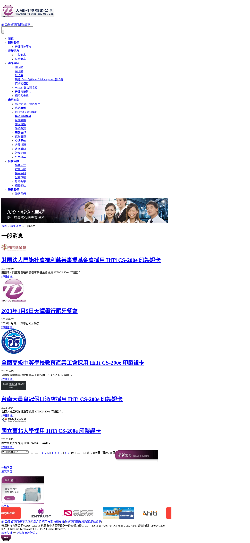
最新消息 (15, 226)
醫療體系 (20, 124)
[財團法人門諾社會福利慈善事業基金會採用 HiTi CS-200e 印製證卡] (13, 250)
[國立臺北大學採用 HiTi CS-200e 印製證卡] (13, 421)
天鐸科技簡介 (23, 46)
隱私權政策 (83, 521)
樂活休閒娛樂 (23, 116)
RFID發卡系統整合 (26, 112)
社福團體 (20, 152)
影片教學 (20, 181)
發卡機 (19, 75)
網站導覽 (24, 24)
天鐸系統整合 (23, 91)
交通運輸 (20, 140)
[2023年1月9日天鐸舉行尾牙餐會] (13, 301)
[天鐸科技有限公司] (27, 15)
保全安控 (20, 136)
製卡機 (19, 71)
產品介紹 (36, 521)
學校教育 (20, 128)
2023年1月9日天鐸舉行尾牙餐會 (39, 311)
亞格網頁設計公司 (27, 532)
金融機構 (20, 120)
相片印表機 (22, 95)
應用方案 (47, 521)
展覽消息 (20, 59)
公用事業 (20, 157)
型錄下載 (20, 177)
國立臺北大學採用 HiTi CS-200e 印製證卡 (51, 431)
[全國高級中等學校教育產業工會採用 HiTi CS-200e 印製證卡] (13, 353)
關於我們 (13, 521)
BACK (5, 505)
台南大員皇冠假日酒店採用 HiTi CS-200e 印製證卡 (62, 399)
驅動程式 (20, 165)
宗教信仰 (20, 132)
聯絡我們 (13, 24)
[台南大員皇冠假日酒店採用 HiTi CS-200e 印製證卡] (13, 389)
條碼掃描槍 (22, 83)
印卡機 (19, 67)
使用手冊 (20, 173)
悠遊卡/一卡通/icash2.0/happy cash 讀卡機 (39, 79)
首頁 (4, 24)
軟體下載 (20, 169)
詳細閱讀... (7, 276)
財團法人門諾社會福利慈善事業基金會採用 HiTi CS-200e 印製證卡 (81, 260)
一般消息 (20, 54)
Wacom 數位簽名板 (26, 87)
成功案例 (20, 108)
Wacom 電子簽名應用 (27, 103)
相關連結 (20, 185)
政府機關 (20, 148)
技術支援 (58, 521)
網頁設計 (6, 532)
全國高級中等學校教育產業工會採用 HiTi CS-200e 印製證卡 (72, 363)
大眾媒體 (20, 144)
